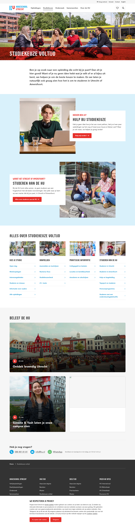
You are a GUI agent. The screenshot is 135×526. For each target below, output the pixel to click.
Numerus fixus (45, 272)
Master (42, 490)
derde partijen (49, 504)
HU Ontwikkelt (105, 490)
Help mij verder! (81, 135)
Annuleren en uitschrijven (79, 277)
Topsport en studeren (107, 283)
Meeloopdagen (15, 272)
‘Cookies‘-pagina (91, 513)
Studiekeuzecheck (46, 277)
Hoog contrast (102, 2)
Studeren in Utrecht (107, 266)
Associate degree (45, 484)
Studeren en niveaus (17, 283)
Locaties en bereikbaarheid (80, 272)
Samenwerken (72, 8)
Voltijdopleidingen (16, 484)
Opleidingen (36, 8)
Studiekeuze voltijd (46, 494)
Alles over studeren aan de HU (26, 199)
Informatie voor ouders (18, 289)
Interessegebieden (16, 277)
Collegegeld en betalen (78, 266)
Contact (117, 2)
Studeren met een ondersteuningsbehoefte (109, 295)
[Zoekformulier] (123, 8)
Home (12, 464)
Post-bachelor (74, 490)
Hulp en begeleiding (107, 277)
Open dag (13, 266)
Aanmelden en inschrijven (49, 266)
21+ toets (43, 283)
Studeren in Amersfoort (108, 272)
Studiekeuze (48, 8)
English (123, 2)
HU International (105, 484)
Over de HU (85, 8)
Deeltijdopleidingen (16, 487)
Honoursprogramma (107, 289)
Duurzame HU (104, 494)
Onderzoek (59, 8)
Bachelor (42, 487)
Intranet (111, 2)
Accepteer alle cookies (39, 519)
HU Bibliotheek (105, 487)
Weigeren (56, 519)
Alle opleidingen (16, 294)
